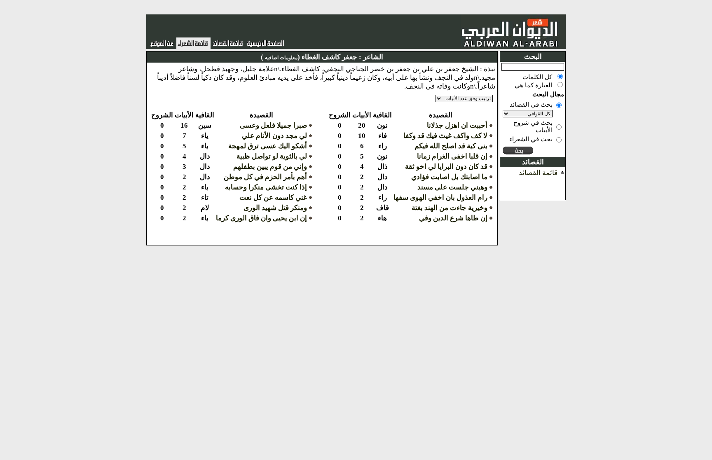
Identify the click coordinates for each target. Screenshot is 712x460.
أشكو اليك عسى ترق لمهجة (267, 146)
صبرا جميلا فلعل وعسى (273, 125)
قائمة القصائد (538, 173)
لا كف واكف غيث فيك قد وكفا (445, 136)
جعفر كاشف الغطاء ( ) (309, 57)
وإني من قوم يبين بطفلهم (270, 166)
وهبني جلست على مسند (452, 187)
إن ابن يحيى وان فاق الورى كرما (261, 218)
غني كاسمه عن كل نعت (273, 197)
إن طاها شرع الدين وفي (453, 218)
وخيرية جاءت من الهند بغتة (449, 208)
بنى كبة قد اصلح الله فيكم (451, 146)
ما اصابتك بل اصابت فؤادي (449, 177)
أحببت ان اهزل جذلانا (457, 125)
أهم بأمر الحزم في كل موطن (265, 177)
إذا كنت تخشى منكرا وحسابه (266, 187)
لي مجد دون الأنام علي (274, 136)
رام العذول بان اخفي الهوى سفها (440, 197)
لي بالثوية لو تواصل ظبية (272, 156)
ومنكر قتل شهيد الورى (275, 208)
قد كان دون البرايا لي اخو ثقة (446, 166)
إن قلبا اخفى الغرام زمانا (452, 156)
